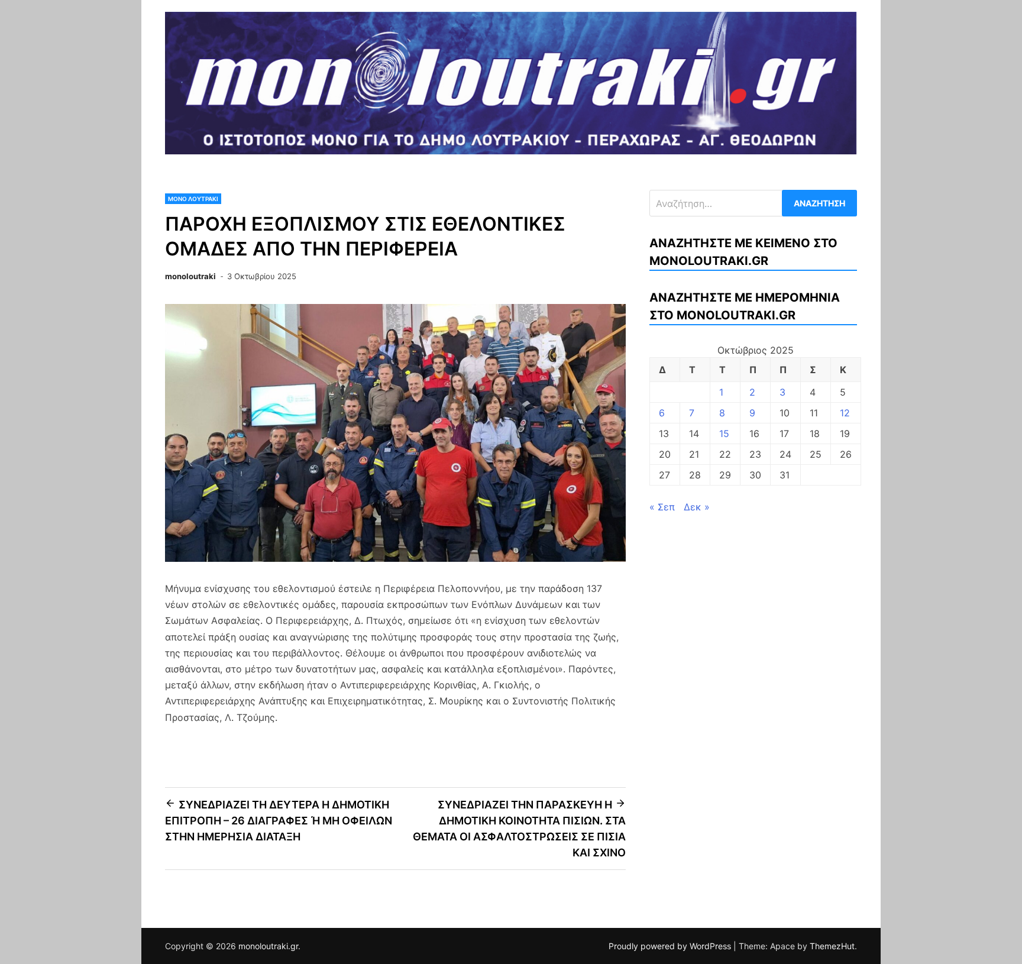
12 (845, 413)
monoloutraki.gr (268, 946)
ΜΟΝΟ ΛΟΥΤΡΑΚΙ (193, 198)
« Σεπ (662, 507)
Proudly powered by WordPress (671, 946)
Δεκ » (697, 507)
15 (724, 433)
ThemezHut (832, 946)
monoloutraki (190, 276)
